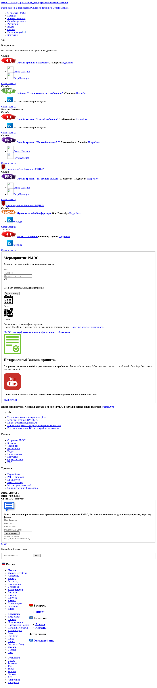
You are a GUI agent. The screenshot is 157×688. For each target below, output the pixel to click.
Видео (10, 26)
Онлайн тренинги (16, 21)
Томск (11, 668)
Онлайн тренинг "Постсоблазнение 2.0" (39, 142)
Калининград (15, 603)
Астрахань (13, 575)
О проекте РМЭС (16, 13)
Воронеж (12, 592)
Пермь (11, 641)
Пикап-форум (14, 32)
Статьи (11, 29)
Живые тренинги (16, 18)
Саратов (12, 649)
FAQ (9, 462)
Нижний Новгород (18, 627)
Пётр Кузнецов (21, 78)
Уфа (10, 677)
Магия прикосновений (19, 485)
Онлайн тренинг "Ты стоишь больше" (38, 178)
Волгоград (13, 586)
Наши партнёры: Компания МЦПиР (25, 169)
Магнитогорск (15, 622)
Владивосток (14, 584)
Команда (11, 15)
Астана (40, 624)
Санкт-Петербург (17, 573)
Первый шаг (13, 474)
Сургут (11, 660)
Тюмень (12, 671)
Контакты (12, 35)
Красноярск (14, 616)
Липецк (12, 619)
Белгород (12, 581)
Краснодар (14, 614)
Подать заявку (11, 293)
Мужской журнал (22, 420)
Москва (12, 570)
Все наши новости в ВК (33, 428)
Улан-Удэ (12, 674)
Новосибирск (15, 630)
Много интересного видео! (34, 425)
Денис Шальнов (21, 71)
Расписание (13, 24)
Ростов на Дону (16, 644)
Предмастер (13, 479)
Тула (10, 666)
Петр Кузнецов (21, 194)
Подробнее (67, 62)
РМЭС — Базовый (27, 236)
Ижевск (12, 595)
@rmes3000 (108, 406)
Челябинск (14, 679)
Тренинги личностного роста (26, 417)
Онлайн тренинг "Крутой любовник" (37, 119)
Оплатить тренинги (41, 7)
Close (4, 544)
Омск (10, 633)
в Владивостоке (16, 7)
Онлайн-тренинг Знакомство (33, 62)
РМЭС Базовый (15, 477)
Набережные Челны (18, 625)
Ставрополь (14, 657)
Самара (12, 647)
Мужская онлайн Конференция (34, 213)
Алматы (40, 627)
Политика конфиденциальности (87, 327)
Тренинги (12, 445)
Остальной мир (44, 640)
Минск (39, 611)
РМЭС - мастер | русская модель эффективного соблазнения (34, 2)
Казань (12, 600)
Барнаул (12, 578)
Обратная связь (61, 7)
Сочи (10, 652)
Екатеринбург (15, 589)
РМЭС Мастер (15, 482)
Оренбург (13, 636)
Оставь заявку (8, 83)
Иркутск (12, 597)
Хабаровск (13, 682)
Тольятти (12, 663)
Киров (11, 608)
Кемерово (13, 606)
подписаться (10, 399)
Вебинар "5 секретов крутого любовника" (40, 93)
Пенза (11, 638)
